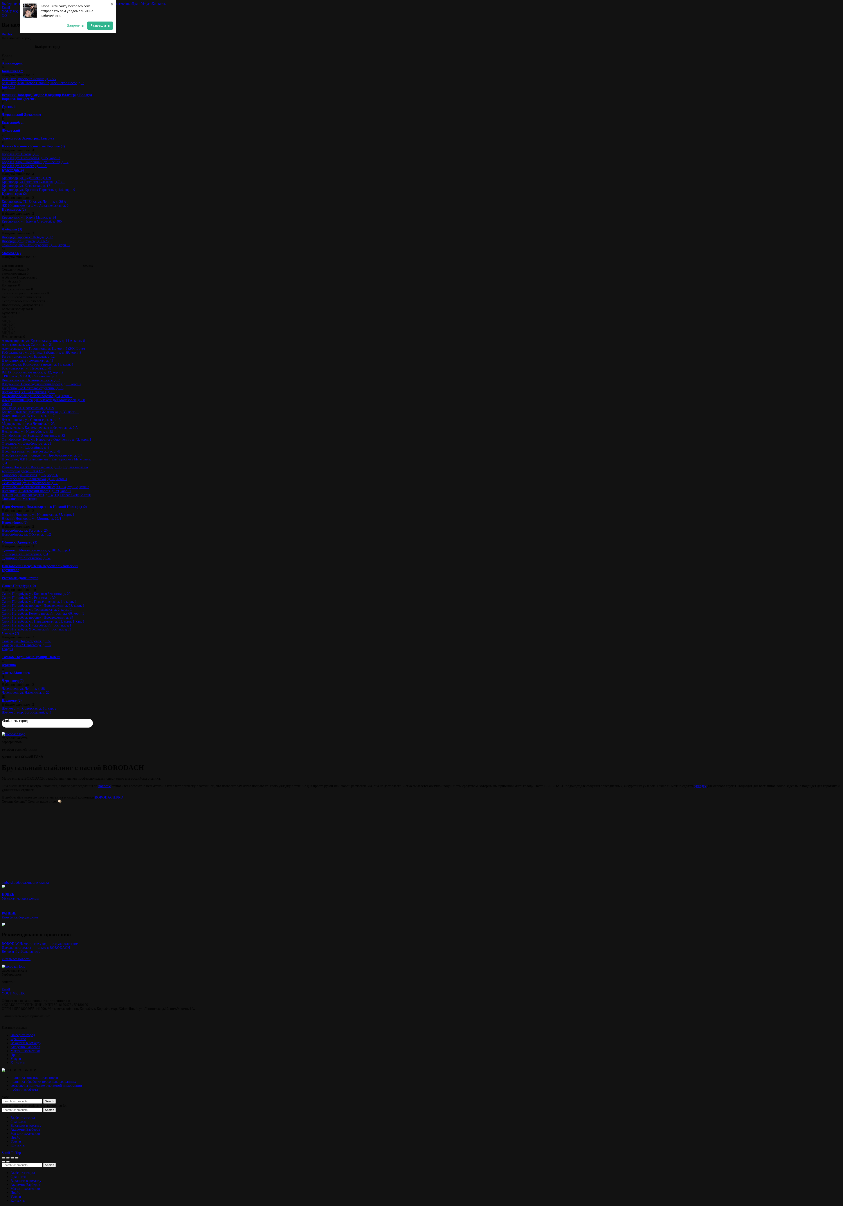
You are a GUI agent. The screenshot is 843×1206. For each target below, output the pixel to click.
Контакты (159, 3)
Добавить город (15, 721)
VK (15, 11)
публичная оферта (24, 1089)
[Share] (8, 1158)
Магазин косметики (117, 3)
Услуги (146, 3)
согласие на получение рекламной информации (46, 1085)
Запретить (75, 25)
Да (4, 34)
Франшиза (18, 1039)
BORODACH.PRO (109, 797)
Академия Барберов (25, 1047)
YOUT (7, 11)
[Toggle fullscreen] (12, 1158)
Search (49, 1101)
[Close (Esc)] (3, 1158)
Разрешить (100, 25)
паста (33, 882)
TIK (22, 993)
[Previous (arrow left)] (3, 1162)
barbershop (9, 882)
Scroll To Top (11, 1153)
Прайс (136, 3)
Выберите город (14, 3)
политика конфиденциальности (34, 1077)
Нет (9, 34)
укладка (43, 882)
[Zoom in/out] (16, 1158)
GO (4, 15)
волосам (104, 786)
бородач (23, 882)
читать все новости (16, 959)
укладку (700, 786)
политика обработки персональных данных (43, 1081)
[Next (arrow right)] (8, 1162)
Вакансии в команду (26, 1043)
